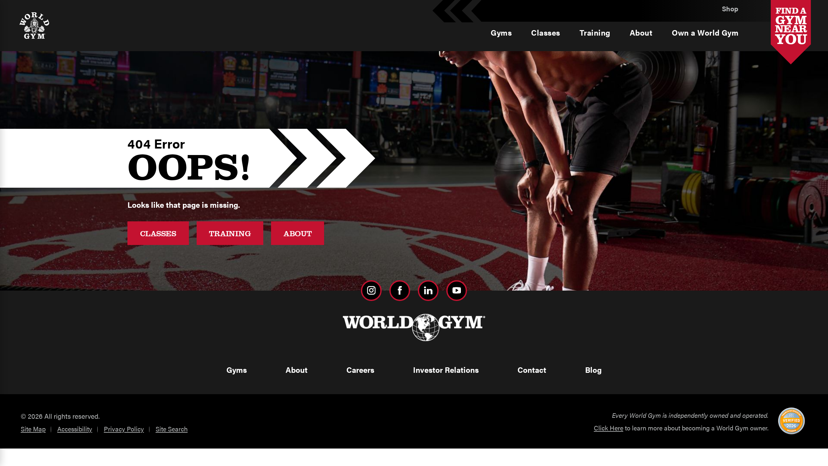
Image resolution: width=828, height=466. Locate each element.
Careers (360, 369)
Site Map (33, 428)
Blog (593, 369)
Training (230, 233)
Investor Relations (446, 369)
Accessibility (74, 428)
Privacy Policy (124, 428)
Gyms (236, 369)
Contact (532, 369)
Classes (158, 233)
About (298, 233)
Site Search (172, 428)
